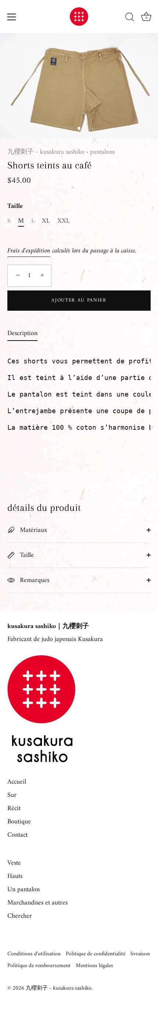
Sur (12, 795)
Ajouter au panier (79, 300)
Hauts (14, 876)
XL (46, 221)
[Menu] (12, 17)
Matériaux (32, 530)
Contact (17, 835)
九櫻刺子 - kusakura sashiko (46, 152)
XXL (63, 221)
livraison (140, 954)
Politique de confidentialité (95, 954)
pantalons (102, 152)
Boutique (19, 821)
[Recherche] (130, 18)
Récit (14, 808)
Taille (15, 206)
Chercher (19, 916)
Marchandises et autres (37, 903)
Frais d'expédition (28, 251)
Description (22, 333)
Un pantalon (23, 889)
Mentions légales (94, 966)
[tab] (26, 333)
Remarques (33, 580)
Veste (14, 863)
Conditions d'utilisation (34, 954)
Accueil (16, 782)
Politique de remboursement (39, 966)
